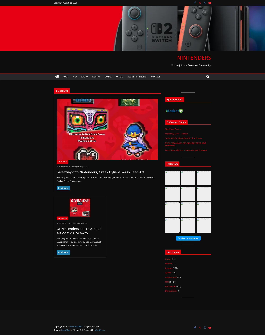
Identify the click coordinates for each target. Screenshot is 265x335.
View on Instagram (189, 238)
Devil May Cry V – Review (176, 133)
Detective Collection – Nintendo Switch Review (186, 150)
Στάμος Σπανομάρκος (79, 167)
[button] (172, 178)
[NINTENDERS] (132, 7)
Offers (119, 76)
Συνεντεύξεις (171, 291)
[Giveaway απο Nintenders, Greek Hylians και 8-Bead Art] (107, 129)
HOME (66, 76)
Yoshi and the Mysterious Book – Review (183, 138)
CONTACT (155, 76)
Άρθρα (84, 76)
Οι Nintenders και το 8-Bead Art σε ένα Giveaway (79, 230)
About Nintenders (137, 76)
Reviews (96, 76)
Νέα (75, 76)
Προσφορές (170, 286)
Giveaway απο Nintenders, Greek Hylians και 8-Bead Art (100, 172)
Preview (168, 263)
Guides (108, 76)
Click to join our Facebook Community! (191, 65)
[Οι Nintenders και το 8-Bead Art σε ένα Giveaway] (80, 208)
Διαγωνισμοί (62, 162)
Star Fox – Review (173, 129)
